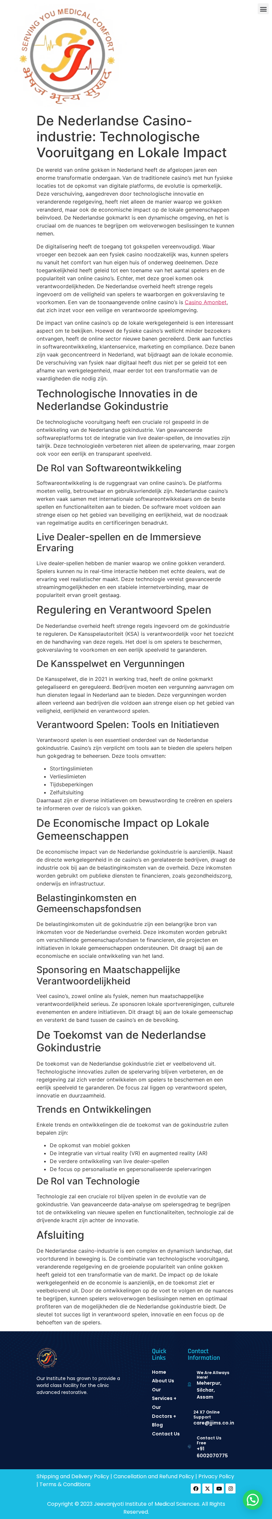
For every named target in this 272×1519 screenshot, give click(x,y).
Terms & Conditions (65, 1484)
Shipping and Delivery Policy (72, 1476)
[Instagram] (231, 1488)
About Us (163, 1380)
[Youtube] (219, 1488)
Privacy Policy (216, 1476)
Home (159, 1372)
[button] (263, 8)
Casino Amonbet (206, 302)
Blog (157, 1424)
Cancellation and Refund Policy (153, 1476)
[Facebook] (196, 1488)
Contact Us (166, 1433)
